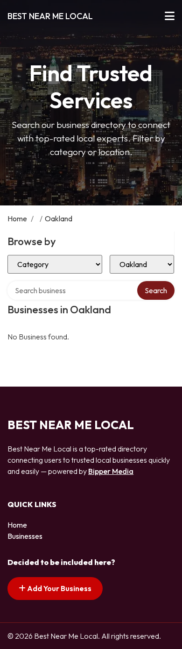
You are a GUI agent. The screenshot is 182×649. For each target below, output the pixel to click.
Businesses (24, 536)
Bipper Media (110, 471)
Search (156, 290)
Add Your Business (58, 588)
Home (17, 218)
